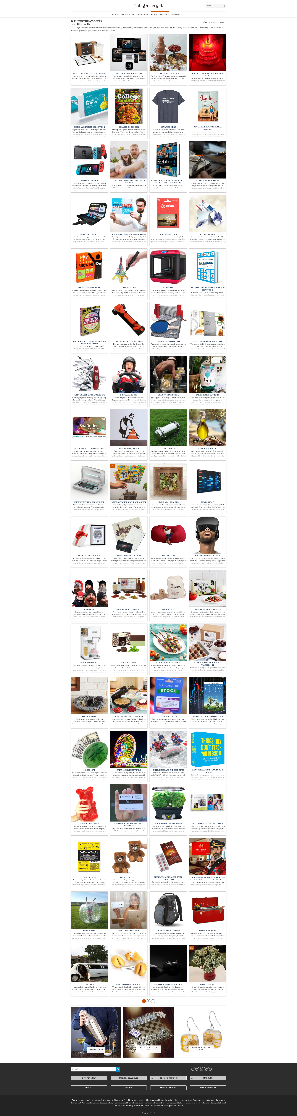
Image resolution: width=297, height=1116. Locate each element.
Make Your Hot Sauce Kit (129, 609)
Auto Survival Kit (89, 234)
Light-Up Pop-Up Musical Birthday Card (207, 74)
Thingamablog (177, 14)
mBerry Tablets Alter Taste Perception (168, 878)
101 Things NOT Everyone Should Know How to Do (89, 342)
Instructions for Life (89, 288)
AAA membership (208, 234)
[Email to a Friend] (201, 1069)
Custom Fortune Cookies (128, 984)
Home (73, 24)
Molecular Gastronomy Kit (207, 341)
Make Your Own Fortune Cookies (89, 73)
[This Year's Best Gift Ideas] (148, 6)
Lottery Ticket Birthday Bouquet (128, 502)
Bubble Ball (89, 931)
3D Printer (168, 288)
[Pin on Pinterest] (206, 1069)
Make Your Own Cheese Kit (207, 609)
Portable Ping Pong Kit (168, 341)
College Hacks (89, 877)
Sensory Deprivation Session (168, 984)
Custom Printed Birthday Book (207, 824)
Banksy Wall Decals (129, 448)
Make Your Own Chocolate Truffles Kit (208, 664)
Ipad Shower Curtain (128, 931)
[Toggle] (72, 1079)
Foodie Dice (168, 609)
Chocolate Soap (129, 663)
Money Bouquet (208, 984)
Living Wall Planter (168, 502)
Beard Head (89, 609)
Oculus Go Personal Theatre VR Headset (129, 182)
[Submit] (224, 6)
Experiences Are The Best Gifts (168, 770)
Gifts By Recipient (120, 14)
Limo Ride (89, 984)
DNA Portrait (207, 502)
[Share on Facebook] (193, 1069)
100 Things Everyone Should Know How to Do (207, 289)
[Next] (153, 1001)
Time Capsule (168, 448)
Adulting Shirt (168, 127)
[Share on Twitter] (197, 1069)
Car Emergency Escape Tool (129, 341)
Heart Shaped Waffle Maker (129, 716)
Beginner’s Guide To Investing (207, 716)
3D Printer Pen (129, 288)
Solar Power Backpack (168, 931)
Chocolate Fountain (168, 73)
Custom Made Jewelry (207, 181)
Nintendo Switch (89, 181)
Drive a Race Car (128, 395)
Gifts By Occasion (159, 14)
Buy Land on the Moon (89, 556)
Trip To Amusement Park (129, 770)
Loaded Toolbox (207, 931)
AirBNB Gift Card (168, 234)
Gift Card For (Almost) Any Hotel (208, 877)
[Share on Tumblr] (210, 1069)
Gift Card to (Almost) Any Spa (89, 448)
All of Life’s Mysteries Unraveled (129, 234)
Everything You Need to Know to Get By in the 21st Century (168, 182)
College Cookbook (129, 127)
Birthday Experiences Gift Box (89, 127)
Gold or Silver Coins (168, 395)
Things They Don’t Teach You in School (208, 771)
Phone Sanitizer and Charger (89, 502)
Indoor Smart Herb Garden (168, 824)
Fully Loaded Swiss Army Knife (89, 395)
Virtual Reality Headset (207, 556)
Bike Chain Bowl (89, 716)
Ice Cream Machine (89, 663)
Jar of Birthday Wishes (207, 395)
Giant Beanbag (168, 556)
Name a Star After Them (129, 556)
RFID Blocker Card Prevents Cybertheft (128, 825)
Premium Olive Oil (207, 448)
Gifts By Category (140, 14)
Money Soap (89, 770)
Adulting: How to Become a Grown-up (208, 128)
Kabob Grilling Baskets (168, 663)
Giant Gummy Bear (89, 824)
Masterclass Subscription (129, 73)
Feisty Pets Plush (128, 877)
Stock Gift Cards (168, 716)
